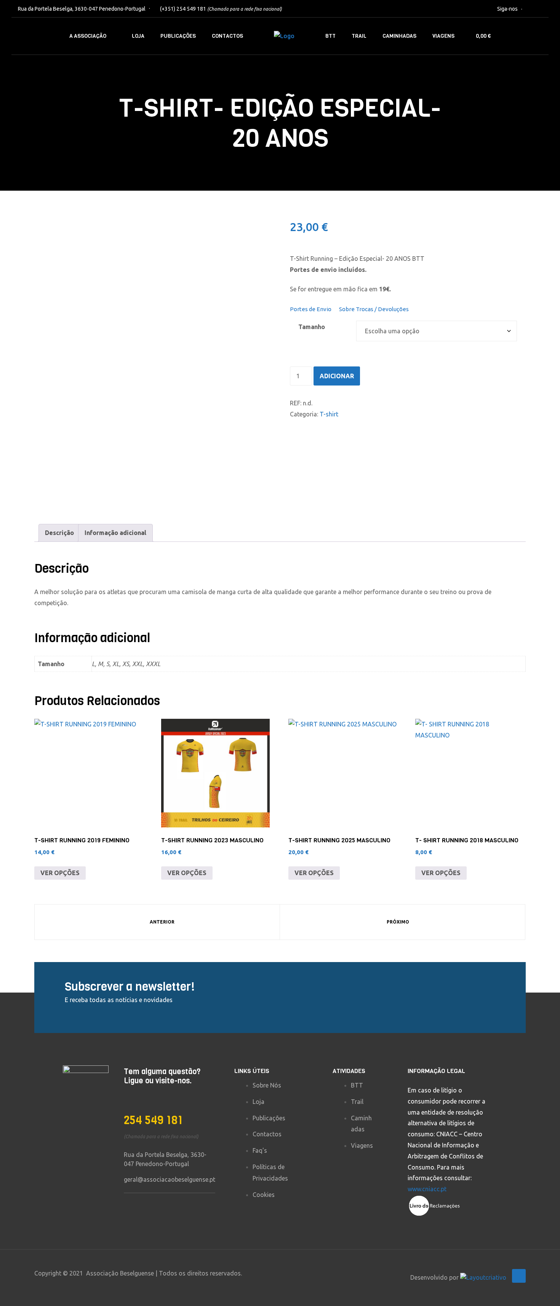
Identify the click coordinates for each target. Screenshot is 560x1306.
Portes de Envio (310, 309)
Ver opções (60, 872)
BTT (330, 36)
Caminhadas (399, 36)
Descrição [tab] (59, 532)
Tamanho (311, 326)
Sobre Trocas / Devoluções (374, 309)
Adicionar (337, 376)
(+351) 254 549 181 (221, 9)
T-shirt (329, 414)
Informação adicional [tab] (115, 532)
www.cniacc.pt (427, 1189)
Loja (138, 36)
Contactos (227, 36)
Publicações (178, 36)
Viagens (443, 36)
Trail (359, 36)
